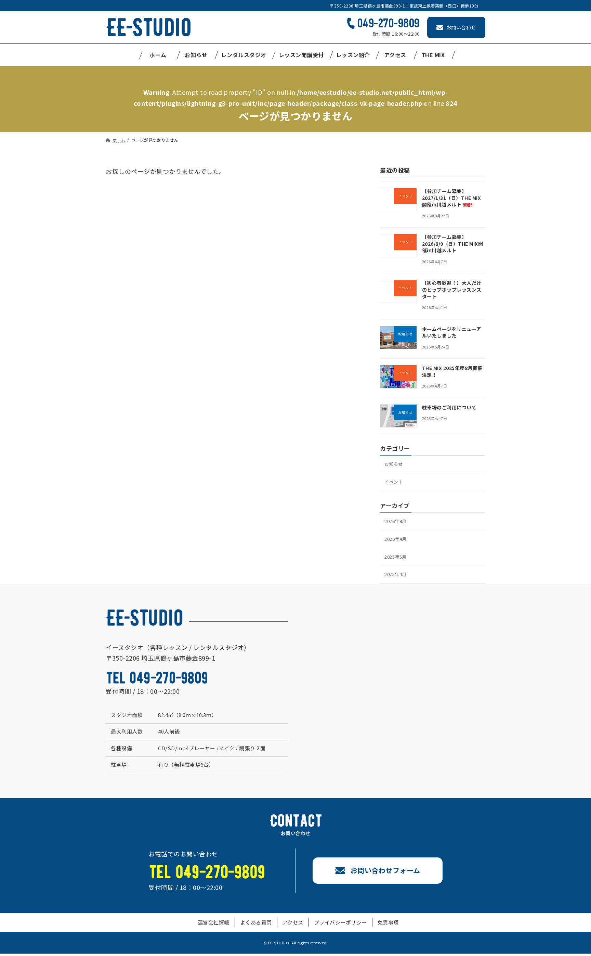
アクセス (293, 922)
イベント (393, 482)
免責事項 (388, 922)
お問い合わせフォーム (385, 870)
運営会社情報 (213, 922)
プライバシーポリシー (340, 922)
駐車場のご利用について (449, 407)
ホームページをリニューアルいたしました (451, 332)
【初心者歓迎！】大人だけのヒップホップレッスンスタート (452, 290)
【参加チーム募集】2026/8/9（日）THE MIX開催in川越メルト (452, 243)
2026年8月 (395, 521)
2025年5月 (395, 556)
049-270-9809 (388, 23)
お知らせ (393, 464)
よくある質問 (256, 922)
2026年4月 (395, 539)
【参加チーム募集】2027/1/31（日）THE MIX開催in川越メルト (451, 198)
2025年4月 (395, 574)
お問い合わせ (461, 27)
